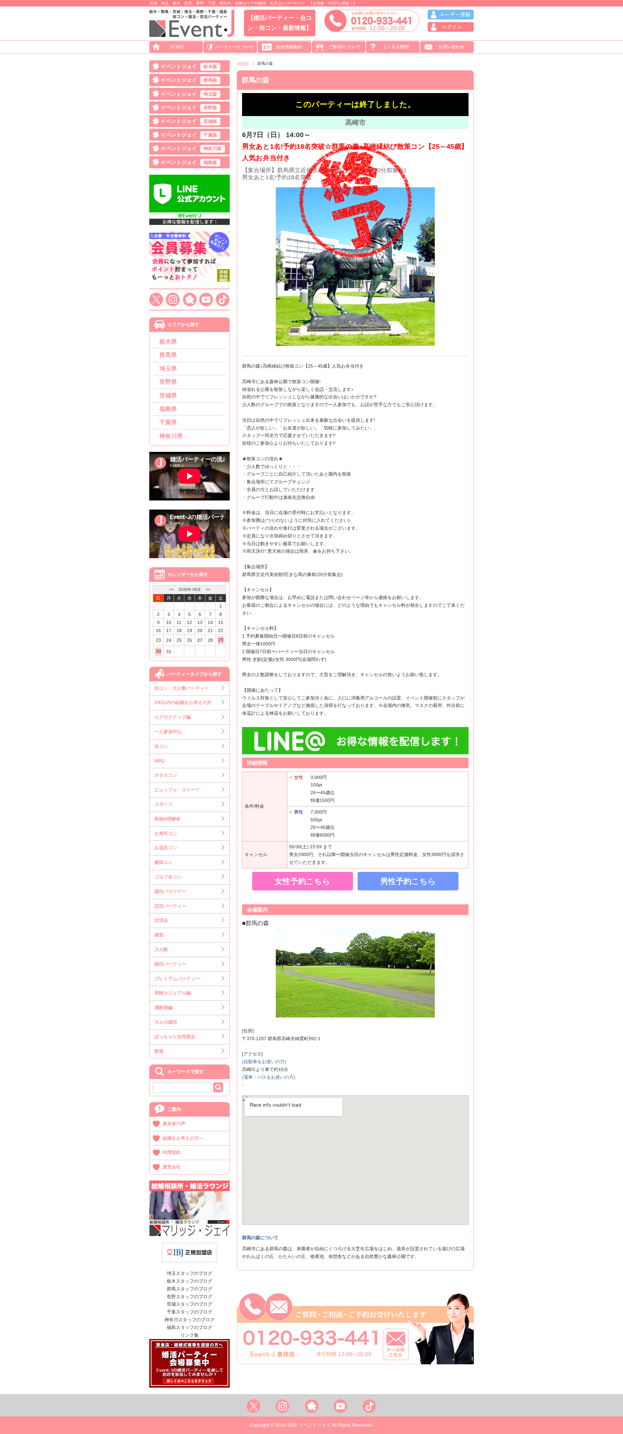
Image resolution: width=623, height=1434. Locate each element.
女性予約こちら (302, 881)
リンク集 (189, 1335)
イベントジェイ (189, 66)
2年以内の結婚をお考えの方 (183, 702)
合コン (161, 746)
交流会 (161, 920)
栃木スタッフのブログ (189, 1281)
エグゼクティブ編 (172, 717)
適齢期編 (163, 1007)
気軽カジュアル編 (172, 992)
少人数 (161, 949)
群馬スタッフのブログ (189, 1288)
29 (220, 639)
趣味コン (163, 862)
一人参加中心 (168, 731)
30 (158, 651)
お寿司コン (165, 833)
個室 (159, 934)
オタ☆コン (165, 775)
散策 (159, 1051)
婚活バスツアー (170, 891)
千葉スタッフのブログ (189, 1311)
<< (171, 589)
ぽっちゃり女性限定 (174, 1036)
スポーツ (163, 804)
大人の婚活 (165, 1022)
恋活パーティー (170, 906)
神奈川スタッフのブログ (189, 1319)
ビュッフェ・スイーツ (177, 789)
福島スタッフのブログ (189, 1327)
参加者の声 (174, 1123)
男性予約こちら (408, 881)
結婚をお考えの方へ (183, 1138)
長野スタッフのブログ (189, 1296)
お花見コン (165, 847)
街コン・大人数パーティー (181, 688)
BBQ (159, 760)
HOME (243, 63)
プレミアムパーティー (177, 978)
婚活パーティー (170, 964)
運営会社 (172, 1167)
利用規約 (172, 1152)
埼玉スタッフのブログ (189, 1273)
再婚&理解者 (167, 818)
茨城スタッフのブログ (189, 1304)
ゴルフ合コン (168, 876)
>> (208, 589)
